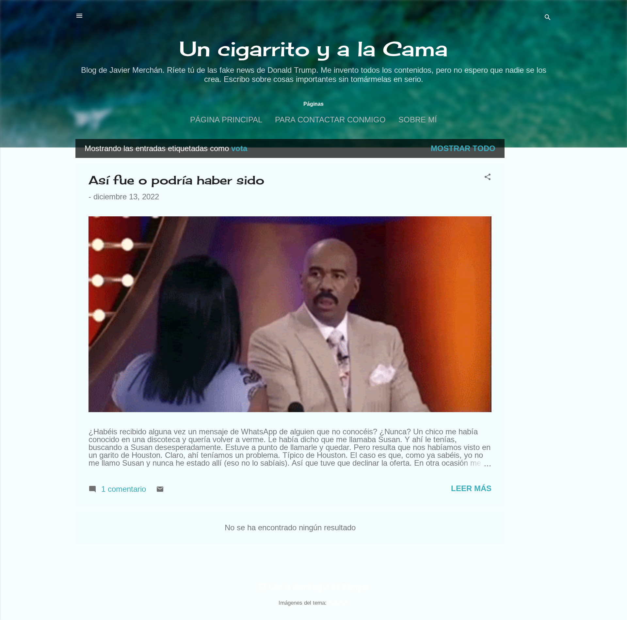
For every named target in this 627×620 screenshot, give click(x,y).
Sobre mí (417, 119)
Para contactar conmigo (330, 119)
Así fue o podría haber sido (176, 180)
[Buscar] (548, 18)
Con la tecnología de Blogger (317, 586)
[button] (487, 177)
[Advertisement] (531, 237)
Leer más (471, 488)
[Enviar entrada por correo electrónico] (160, 490)
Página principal (226, 119)
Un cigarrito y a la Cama (313, 48)
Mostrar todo (463, 148)
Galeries (338, 603)
